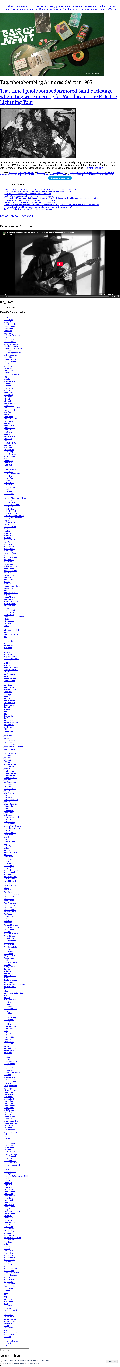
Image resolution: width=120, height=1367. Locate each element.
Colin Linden (9, 509)
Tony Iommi (8, 1282)
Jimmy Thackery (10, 777)
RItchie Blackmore (11, 1090)
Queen (6, 1046)
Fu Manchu (8, 648)
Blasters (7, 414)
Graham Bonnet (10, 689)
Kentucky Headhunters (13, 828)
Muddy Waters (9, 967)
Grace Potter (9, 687)
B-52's (6, 377)
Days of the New (10, 557)
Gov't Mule (8, 685)
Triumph (7, 1290)
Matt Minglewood (11, 905)
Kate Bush (8, 819)
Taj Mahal (7, 1233)
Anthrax (7, 364)
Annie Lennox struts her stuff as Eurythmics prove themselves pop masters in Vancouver (40, 189)
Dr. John (7, 595)
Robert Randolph (10, 1105)
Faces (6, 632)
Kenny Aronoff (9, 824)
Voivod (6, 1312)
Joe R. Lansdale (10, 788)
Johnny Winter (9, 806)
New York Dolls (10, 976)
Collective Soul (10, 511)
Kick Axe (7, 830)
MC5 (5, 918)
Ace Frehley (8, 320)
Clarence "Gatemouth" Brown (15, 498)
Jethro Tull (8, 769)
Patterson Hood (10, 1009)
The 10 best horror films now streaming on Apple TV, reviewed (29, 200)
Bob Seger (8, 432)
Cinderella (8, 491)
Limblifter (8, 859)
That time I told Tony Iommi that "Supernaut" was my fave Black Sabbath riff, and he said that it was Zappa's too (51, 198)
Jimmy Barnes (9, 775)
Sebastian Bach (10, 1156)
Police (6, 1035)
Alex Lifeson (9, 337)
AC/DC (6, 317)
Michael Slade (9, 936)
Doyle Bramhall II (11, 593)
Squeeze (7, 1180)
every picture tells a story (63, 6)
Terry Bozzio (9, 1242)
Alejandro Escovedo (12, 335)
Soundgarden (9, 1174)
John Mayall (8, 797)
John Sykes (8, 802)
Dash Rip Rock (9, 540)
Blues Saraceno (10, 425)
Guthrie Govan (9, 703)
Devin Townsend (10, 571)
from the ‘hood (99, 6)
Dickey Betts (9, 575)
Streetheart (8, 1218)
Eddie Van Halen (10, 610)
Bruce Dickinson (10, 454)
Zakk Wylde (8, 1343)
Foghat (6, 643)
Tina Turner (8, 1251)
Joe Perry (7, 786)
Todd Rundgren (10, 1257)
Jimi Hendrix (9, 771)
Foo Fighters (9, 645)
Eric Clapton (9, 619)
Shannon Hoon (10, 1160)
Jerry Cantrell (9, 766)
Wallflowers (8, 1315)
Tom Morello (9, 1262)
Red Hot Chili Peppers (12, 1072)
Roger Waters (9, 1114)
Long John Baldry (10, 872)
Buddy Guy (8, 463)
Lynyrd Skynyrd (10, 881)
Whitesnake (8, 1328)
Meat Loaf (8, 921)
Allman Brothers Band (13, 348)
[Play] (2, 296)
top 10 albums (42, 9)
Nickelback (8, 978)
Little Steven (9, 866)
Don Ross (7, 584)
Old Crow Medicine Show (14, 993)
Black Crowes (9, 405)
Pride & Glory (9, 1042)
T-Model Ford (9, 1231)
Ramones (7, 1059)
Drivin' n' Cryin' (10, 604)
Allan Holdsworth (11, 346)
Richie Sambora (10, 1081)
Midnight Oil (9, 945)
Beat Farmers (9, 388)
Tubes (6, 1293)
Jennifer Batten (10, 764)
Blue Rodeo (8, 423)
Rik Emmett (8, 1088)
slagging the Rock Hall (61, 9)
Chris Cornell (9, 483)
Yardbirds (7, 1337)
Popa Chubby (9, 1037)
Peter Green (8, 1028)
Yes (5, 1339)
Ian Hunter (8, 727)
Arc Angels (8, 368)
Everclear (7, 623)
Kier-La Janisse (10, 833)
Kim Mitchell (9, 835)
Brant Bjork (8, 445)
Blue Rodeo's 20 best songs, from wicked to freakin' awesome (29, 202)
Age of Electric (10, 324)
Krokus (6, 848)
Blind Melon (8, 416)
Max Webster (9, 914)
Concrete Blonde (10, 513)
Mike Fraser (8, 951)
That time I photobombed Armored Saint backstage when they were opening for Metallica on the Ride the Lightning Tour (58, 96)
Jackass (7, 738)
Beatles (7, 390)
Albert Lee (8, 331)
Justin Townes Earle (12, 817)
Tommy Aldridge (10, 1268)
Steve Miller (8, 1202)
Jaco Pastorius (9, 740)
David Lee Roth (10, 553)
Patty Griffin (9, 1011)
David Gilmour (9, 549)
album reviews (27, 9)
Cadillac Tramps (10, 467)
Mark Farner (8, 892)
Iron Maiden (8, 731)
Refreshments (9, 1077)
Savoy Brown (9, 1145)
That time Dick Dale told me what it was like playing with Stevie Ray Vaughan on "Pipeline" (41, 207)
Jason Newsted (10, 753)
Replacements (9, 1079)
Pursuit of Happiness (12, 1044)
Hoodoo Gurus (9, 716)
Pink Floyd (8, 1033)
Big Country (8, 394)
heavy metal (58, 173)
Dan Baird (8, 531)
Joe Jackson (8, 784)
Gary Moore (8, 654)
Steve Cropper (9, 1191)
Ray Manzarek (9, 1070)
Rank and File (9, 1068)
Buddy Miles (9, 465)
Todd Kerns (8, 1255)
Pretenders (8, 1039)
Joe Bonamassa (10, 782)
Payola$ (7, 1022)
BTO (5, 458)
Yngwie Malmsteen (11, 1341)
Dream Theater (10, 597)
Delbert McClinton (11, 566)
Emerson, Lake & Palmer (14, 617)
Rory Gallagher (10, 1125)
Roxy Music (8, 1127)
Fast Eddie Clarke (11, 634)
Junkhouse (8, 815)
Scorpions (8, 1149)
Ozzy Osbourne (10, 1000)
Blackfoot (8, 412)
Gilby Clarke (8, 672)
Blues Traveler (9, 427)
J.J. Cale (6, 733)
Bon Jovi (7, 434)
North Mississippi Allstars (14, 984)
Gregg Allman (9, 696)
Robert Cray (8, 1101)
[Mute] (115, 296)
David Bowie (9, 546)
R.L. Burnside (9, 1055)
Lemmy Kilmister (10, 852)
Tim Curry (7, 1249)
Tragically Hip (9, 1286)
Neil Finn (7, 971)
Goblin (6, 676)
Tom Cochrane (9, 1260)
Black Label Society (12, 408)
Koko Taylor (8, 846)
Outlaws (7, 998)
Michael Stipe (9, 938)
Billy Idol (7, 401)
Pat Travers (8, 1006)
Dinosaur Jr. (8, 577)
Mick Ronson (9, 943)
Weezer (6, 1326)
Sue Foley (7, 1224)
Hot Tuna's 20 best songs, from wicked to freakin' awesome (28, 209)
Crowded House (10, 527)
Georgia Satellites (11, 670)
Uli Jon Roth (8, 1299)
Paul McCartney (10, 1017)
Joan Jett (7, 780)
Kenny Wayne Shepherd (13, 826)
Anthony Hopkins (11, 361)
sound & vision (11, 9)
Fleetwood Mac (10, 639)
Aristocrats (8, 370)
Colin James (8, 507)
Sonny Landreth (10, 1171)
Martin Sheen (9, 899)
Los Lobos (8, 874)
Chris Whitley (9, 485)
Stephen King (9, 1185)
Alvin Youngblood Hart (13, 353)
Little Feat (8, 863)
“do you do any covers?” (37, 6)
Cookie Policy (35, 1363)
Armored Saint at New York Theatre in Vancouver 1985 (92, 173)
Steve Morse (9, 1204)
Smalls (6, 1169)
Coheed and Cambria (12, 505)
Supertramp (8, 1227)
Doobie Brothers (10, 588)
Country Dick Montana (13, 518)
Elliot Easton (9, 615)
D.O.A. (6, 529)
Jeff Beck (7, 758)
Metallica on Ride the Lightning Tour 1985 (17, 175)
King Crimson (9, 837)
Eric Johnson (9, 621)
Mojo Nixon (8, 954)
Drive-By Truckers (11, 601)
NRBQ (6, 989)
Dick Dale (7, 573)
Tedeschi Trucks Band (12, 1238)
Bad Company (9, 381)
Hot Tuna (7, 718)
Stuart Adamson (10, 1222)
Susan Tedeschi (10, 1229)
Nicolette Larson (10, 980)
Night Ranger (9, 982)
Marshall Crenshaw (11, 894)
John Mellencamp (11, 799)
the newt (41, 173)
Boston (6, 441)
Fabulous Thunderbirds (13, 630)
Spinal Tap (8, 1178)
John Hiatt (8, 795)
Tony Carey (8, 1277)
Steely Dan (8, 1182)
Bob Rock (7, 430)
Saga (5, 1141)
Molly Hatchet (9, 956)
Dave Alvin (8, 542)
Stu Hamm (8, 1220)
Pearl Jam (7, 1024)
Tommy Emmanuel (11, 1273)
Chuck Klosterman (11, 487)
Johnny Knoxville (10, 804)
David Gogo (8, 551)
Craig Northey (9, 522)
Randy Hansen (9, 1064)
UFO (5, 1297)
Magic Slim (8, 883)
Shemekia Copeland (12, 1165)
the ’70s (112, 6)
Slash (6, 1167)
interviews (19, 6)
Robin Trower (9, 1108)
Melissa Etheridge (11, 925)
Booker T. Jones (10, 436)
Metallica (7, 932)
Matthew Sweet (10, 910)
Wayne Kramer (9, 1323)
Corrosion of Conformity (14, 516)
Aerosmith (8, 322)
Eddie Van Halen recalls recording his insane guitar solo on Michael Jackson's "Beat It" (39, 191)
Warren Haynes (10, 1319)
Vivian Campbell (10, 1310)
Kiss (5, 844)
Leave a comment (105, 175)
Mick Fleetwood (10, 940)
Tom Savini (8, 1266)
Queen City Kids (10, 1048)
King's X (7, 839)
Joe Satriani (8, 791)
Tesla (6, 1244)
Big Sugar (8, 397)
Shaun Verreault (10, 1163)
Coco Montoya (9, 502)
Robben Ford (9, 1099)
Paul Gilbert (8, 1013)
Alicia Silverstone (11, 344)
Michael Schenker (11, 934)
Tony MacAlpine (10, 1284)
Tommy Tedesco (10, 1275)
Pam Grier (8, 1002)
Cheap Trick (8, 476)
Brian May (8, 447)
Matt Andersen (10, 903)
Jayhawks (7, 755)
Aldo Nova (8, 333)
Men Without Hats (11, 927)
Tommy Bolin (9, 1271)
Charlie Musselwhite (12, 474)
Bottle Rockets (10, 443)
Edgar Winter (9, 612)
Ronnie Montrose (11, 1123)
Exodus (6, 628)
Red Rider (7, 1075)
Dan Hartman (9, 533)
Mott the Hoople (10, 962)
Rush (6, 1136)
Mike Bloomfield (10, 947)
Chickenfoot (9, 478)
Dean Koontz (9, 560)
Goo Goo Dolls (9, 681)
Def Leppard (8, 564)
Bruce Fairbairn (10, 456)
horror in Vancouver (110, 9)
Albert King (8, 328)
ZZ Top (6, 1345)
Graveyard (8, 692)
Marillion (7, 890)
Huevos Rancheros (11, 722)
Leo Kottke (8, 855)
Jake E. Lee (8, 742)
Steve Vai (7, 1209)
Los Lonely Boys (10, 877)
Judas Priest (8, 813)
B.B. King (7, 379)
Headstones (8, 709)
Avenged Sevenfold (11, 375)
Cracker (7, 520)
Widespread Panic (11, 1332)
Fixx (5, 637)
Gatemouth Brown (11, 659)
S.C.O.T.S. (7, 1138)
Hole (5, 714)
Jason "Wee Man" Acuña (13, 747)
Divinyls (7, 582)
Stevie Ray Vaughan (12, 1211)
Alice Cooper (9, 339)
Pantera (7, 1004)
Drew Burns (8, 599)
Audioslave (8, 372)
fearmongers (92, 9)
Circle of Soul (9, 494)
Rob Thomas (9, 1094)
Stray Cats (8, 1216)
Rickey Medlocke (10, 1086)
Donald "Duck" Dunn (12, 586)
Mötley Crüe (8, 916)
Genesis (7, 665)
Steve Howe (8, 1198)
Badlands (7, 386)
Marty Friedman (10, 901)
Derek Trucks (9, 568)
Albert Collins (9, 326)
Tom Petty (8, 1264)
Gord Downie (9, 683)
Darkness (7, 538)
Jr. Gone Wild (9, 810)
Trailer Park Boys (10, 1288)
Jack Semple (8, 736)
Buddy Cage (8, 461)
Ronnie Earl (8, 1119)
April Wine (8, 366)
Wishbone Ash (9, 1334)
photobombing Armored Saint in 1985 (51, 175)
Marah (6, 888)
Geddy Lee (8, 663)
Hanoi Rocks (9, 705)
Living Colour (9, 868)
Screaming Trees (10, 1154)
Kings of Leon (9, 841)
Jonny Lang (8, 808)
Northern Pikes (10, 987)
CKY (5, 496)
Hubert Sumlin (10, 720)
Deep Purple (8, 562)
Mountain (7, 965)
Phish (6, 1031)
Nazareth (7, 969)
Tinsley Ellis (8, 1253)
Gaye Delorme (9, 661)
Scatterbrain (9, 1147)
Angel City (8, 357)
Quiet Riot (8, 1053)
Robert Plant (9, 1103)
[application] (60, 264)
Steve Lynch (8, 1200)
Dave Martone (9, 544)
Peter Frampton (10, 1026)
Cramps (7, 524)
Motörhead (8, 960)
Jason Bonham (9, 749)
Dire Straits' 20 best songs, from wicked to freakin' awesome (29, 196)
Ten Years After (10, 1240)
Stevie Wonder (9, 1213)
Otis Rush (8, 995)
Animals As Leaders (11, 359)
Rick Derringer (9, 1083)
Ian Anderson (9, 725)
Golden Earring (10, 678)
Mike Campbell (10, 949)
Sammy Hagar (9, 1143)
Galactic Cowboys (11, 650)
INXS (5, 729)
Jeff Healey (8, 760)
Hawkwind (8, 707)
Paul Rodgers (9, 1020)
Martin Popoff (9, 896)
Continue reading (94, 168)
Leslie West (8, 857)
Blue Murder (9, 421)
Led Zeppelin (9, 850)
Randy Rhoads (9, 1066)
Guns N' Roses (9, 700)
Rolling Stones (10, 1116)
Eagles (6, 608)
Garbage (7, 652)
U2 (5, 1295)
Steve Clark (8, 1189)
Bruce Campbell (10, 452)
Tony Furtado (9, 1279)
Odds (6, 991)
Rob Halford (8, 1092)
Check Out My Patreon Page (60, 178)
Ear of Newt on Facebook (16, 216)
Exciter (6, 626)
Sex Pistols (8, 1158)
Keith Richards (9, 821)
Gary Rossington (10, 656)
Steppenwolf (9, 1187)
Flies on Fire (8, 641)
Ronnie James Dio (11, 1121)
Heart (6, 711)
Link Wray (7, 861)
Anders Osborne (10, 355)
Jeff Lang (7, 762)
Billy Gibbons (9, 399)
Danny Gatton (9, 535)
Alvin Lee (7, 350)
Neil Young (8, 973)
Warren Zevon (9, 1321)
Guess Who (8, 698)
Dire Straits (8, 579)
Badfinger (8, 383)
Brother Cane (9, 450)
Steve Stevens (9, 1207)
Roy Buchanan (9, 1130)
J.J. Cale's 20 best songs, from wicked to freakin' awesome (27, 194)
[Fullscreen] (118, 296)
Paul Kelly (8, 1015)
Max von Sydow (10, 912)
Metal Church (9, 929)
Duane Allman (9, 606)
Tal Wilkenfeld (9, 1235)
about (11, 6)
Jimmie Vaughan (10, 773)
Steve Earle (8, 1193)
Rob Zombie (8, 1097)
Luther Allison (9, 879)
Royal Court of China (12, 1132)
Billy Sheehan (9, 403)
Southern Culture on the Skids (16, 1176)
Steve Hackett (9, 1196)
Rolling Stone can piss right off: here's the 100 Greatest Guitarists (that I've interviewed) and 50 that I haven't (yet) (51, 205)
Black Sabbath (9, 410)
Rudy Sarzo (8, 1134)
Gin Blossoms (9, 674)
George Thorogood (11, 667)
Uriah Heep (8, 1301)
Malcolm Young (10, 885)
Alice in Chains (10, 342)
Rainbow (7, 1057)
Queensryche (9, 1050)
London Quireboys (11, 870)
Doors (6, 590)
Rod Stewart (9, 1110)
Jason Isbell (8, 751)
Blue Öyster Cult (10, 419)
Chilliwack (8, 480)
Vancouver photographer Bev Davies (83, 175)
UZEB (6, 1304)
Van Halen (8, 1306)
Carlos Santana (10, 469)
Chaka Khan (8, 472)
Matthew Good (10, 907)
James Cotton (9, 744)
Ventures (7, 1308)
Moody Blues (9, 958)
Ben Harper (8, 392)
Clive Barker (8, 500)
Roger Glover (9, 1112)
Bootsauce (8, 438)
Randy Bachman (10, 1061)
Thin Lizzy (8, 1246)
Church (6, 489)
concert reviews (84, 6)
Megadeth (8, 923)
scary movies (79, 9)
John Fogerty (9, 793)
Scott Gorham (9, 1152)
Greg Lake (8, 694)
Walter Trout (9, 1317)
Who (5, 1330)
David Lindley (9, 555)
